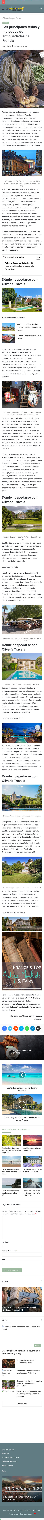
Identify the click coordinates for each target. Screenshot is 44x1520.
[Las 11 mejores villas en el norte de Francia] (32, 1161)
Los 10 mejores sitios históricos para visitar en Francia (32, 1193)
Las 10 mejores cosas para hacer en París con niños (11, 1171)
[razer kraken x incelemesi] (22, 1519)
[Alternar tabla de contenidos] (37, 258)
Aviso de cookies (8, 1450)
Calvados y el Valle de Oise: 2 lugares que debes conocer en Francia (29, 327)
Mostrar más (22, 1404)
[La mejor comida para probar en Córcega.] (8, 338)
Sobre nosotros (7, 1465)
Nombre (5, 1242)
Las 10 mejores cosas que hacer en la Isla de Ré (10, 1193)
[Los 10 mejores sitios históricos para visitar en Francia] (32, 1183)
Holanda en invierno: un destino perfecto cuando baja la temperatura (29, 1383)
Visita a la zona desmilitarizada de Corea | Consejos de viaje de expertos (29, 1393)
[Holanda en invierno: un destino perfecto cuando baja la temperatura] (8, 1384)
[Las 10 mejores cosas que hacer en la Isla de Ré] (11, 1183)
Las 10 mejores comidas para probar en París (19, 1051)
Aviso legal (6, 1454)
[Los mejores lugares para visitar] (15, 8)
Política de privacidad (9, 1461)
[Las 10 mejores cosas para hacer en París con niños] (11, 1161)
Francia (18, 18)
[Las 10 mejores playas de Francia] (32, 1140)
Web (3, 1259)
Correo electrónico (9, 1251)
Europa (12, 18)
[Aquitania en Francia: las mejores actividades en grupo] (11, 1140)
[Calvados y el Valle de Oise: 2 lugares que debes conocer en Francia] (8, 327)
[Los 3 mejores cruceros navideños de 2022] (8, 1363)
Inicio (6, 18)
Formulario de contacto (10, 1457)
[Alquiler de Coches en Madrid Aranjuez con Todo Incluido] (8, 1373)
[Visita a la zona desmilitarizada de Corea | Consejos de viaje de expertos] (8, 1394)
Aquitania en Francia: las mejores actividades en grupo (11, 1150)
